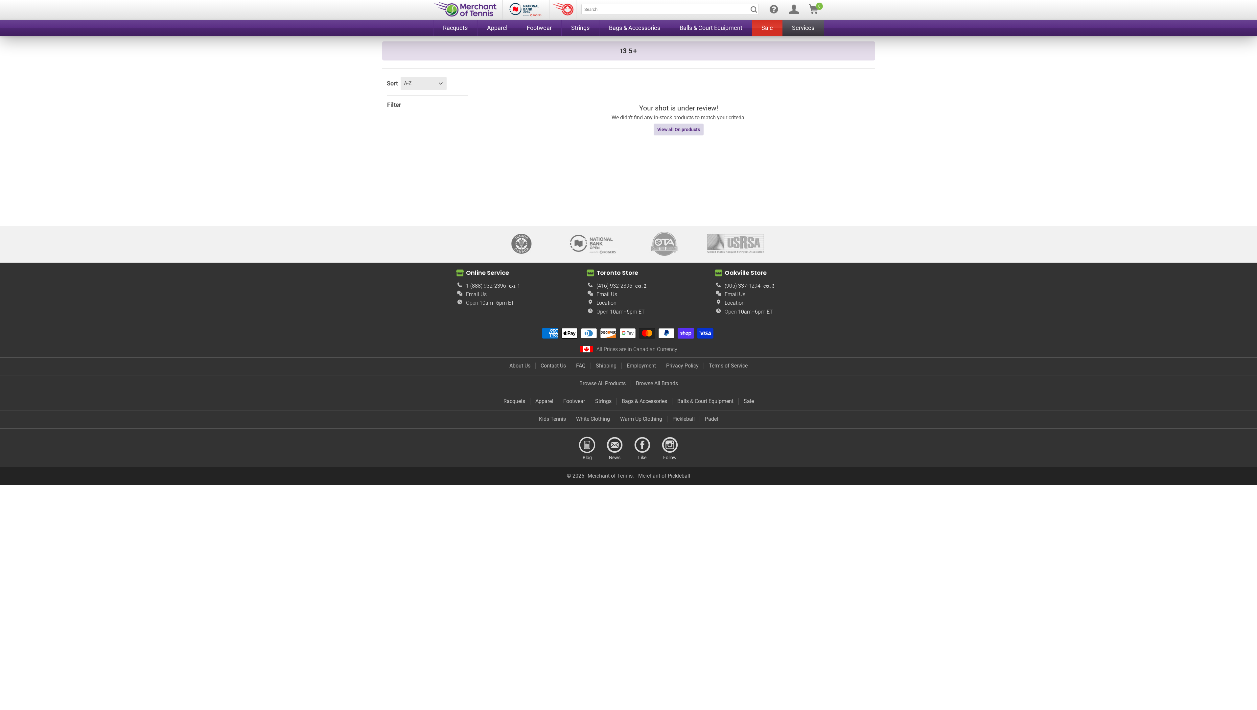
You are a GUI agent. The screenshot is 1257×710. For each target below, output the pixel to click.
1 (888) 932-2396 (486, 286)
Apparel (544, 401)
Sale (749, 401)
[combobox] (670, 9)
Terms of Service (728, 366)
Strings (603, 401)
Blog (587, 445)
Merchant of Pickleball (664, 476)
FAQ (581, 366)
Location (606, 303)
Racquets (514, 401)
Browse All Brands (657, 383)
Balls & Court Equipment (705, 401)
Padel (711, 419)
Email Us (476, 294)
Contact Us (553, 366)
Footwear (574, 401)
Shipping (606, 366)
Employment (641, 366)
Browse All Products (602, 383)
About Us (519, 366)
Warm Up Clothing (641, 419)
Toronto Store (617, 273)
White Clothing (593, 419)
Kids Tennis (552, 419)
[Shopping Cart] (813, 12)
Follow (670, 445)
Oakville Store (746, 273)
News (615, 445)
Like (642, 445)
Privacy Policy (682, 366)
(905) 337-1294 (742, 286)
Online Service (487, 273)
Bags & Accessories (644, 401)
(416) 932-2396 (614, 286)
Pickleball (683, 419)
